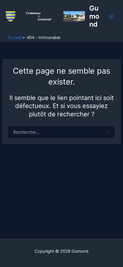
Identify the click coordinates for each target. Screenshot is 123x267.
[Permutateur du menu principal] (111, 16)
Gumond (94, 16)
